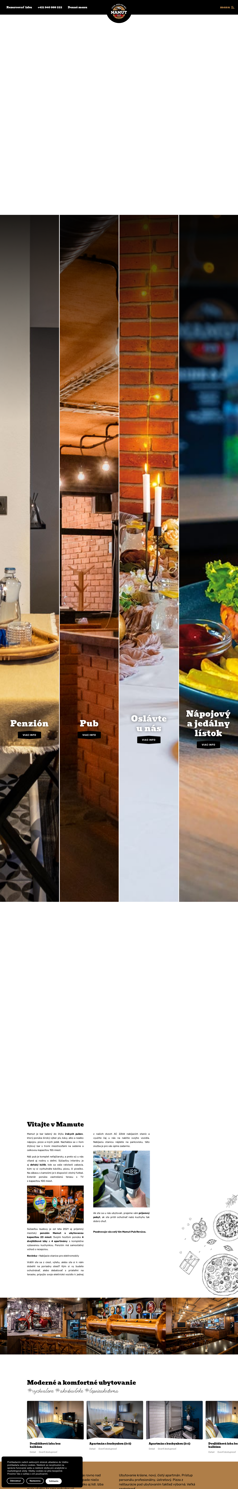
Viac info (29, 842)
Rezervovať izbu (19, 7)
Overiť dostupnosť (48, 1452)
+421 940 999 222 (50, 7)
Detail (33, 1452)
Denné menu (77, 7)
